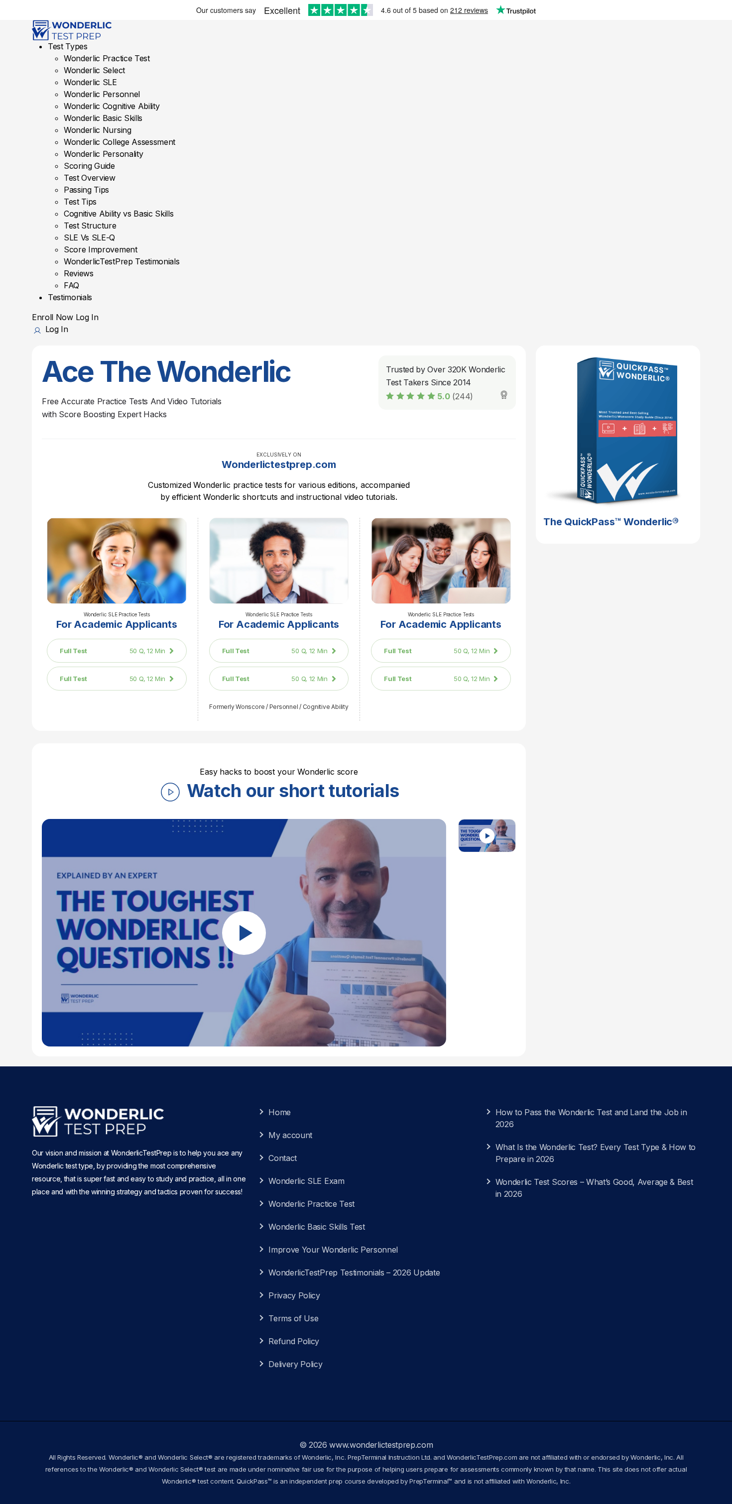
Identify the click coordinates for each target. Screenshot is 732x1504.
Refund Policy (293, 1341)
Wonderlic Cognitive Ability (111, 106)
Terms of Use (293, 1318)
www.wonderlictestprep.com (381, 1445)
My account (290, 1135)
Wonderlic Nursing (97, 130)
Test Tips (80, 202)
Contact (282, 1158)
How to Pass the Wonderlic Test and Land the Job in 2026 (591, 1118)
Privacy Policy (294, 1295)
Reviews (79, 273)
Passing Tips (86, 190)
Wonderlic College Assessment (119, 142)
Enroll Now (52, 317)
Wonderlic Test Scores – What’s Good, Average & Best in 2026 (594, 1188)
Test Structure (90, 226)
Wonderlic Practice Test (107, 58)
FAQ (71, 285)
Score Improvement (100, 249)
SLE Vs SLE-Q (89, 237)
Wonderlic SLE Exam (306, 1181)
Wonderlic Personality (103, 154)
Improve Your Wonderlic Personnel (333, 1250)
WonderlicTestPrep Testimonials (121, 261)
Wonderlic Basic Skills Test (316, 1227)
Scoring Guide (89, 166)
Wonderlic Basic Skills (103, 118)
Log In (87, 317)
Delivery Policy (295, 1364)
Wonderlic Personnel (102, 94)
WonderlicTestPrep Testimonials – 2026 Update (354, 1272)
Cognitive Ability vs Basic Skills (118, 214)
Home (279, 1112)
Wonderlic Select (94, 70)
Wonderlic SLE (90, 82)
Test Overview (90, 178)
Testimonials (70, 297)
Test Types (68, 46)
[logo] (73, 29)
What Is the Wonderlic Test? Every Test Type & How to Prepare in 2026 (595, 1153)
